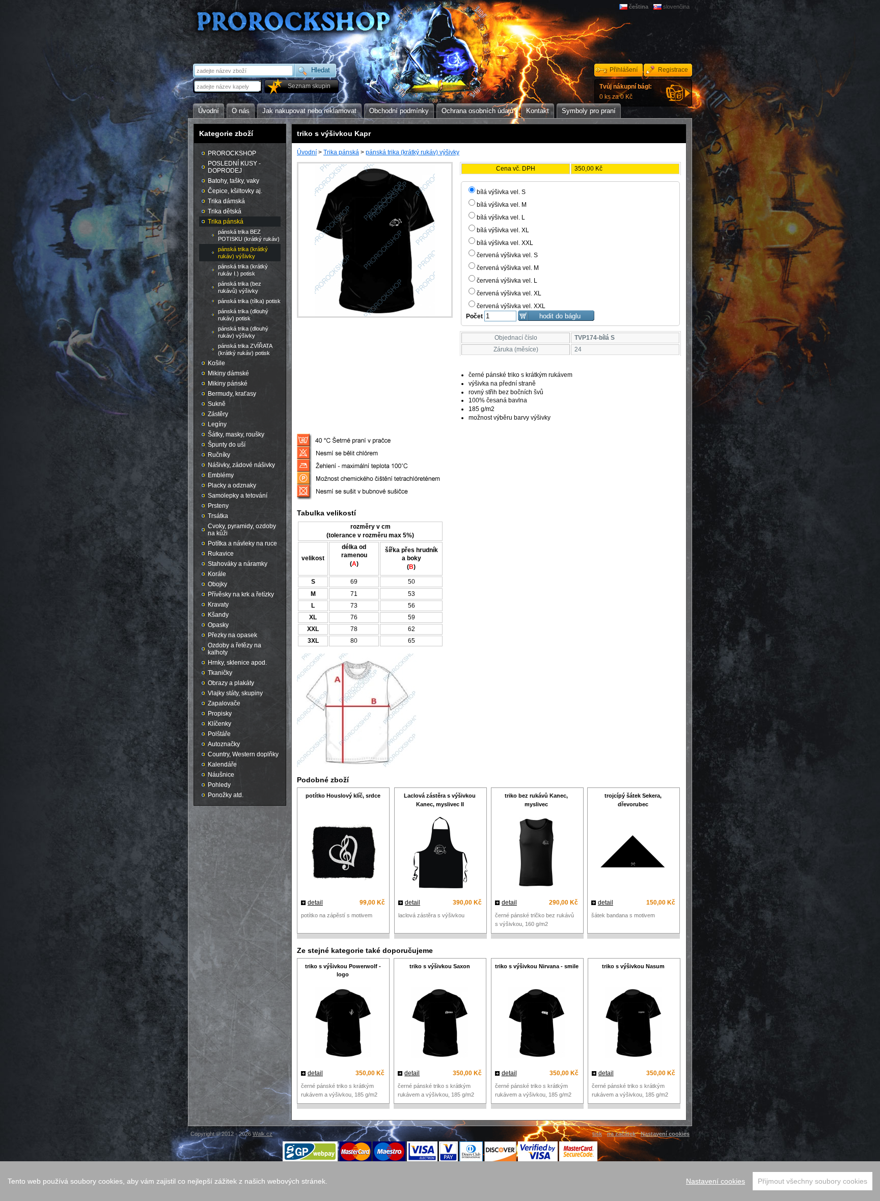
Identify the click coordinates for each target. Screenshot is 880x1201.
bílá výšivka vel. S (501, 192)
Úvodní (307, 152)
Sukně (217, 403)
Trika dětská (224, 211)
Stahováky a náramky (237, 563)
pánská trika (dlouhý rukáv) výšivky (243, 332)
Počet (474, 316)
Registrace (673, 69)
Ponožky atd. (225, 795)
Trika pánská (341, 152)
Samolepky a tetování (237, 495)
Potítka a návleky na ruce (242, 543)
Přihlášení (624, 69)
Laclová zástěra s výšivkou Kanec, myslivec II (440, 800)
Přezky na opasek (232, 635)
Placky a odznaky (232, 485)
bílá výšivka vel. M (502, 204)
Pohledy (219, 784)
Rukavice (221, 553)
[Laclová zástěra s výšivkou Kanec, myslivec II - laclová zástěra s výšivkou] (440, 854)
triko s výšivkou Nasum (633, 966)
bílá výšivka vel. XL (503, 230)
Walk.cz (262, 1134)
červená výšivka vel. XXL (511, 306)
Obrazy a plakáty (231, 683)
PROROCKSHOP (232, 153)
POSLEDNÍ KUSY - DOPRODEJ (234, 167)
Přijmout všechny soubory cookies (812, 1181)
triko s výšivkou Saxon (439, 966)
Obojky (217, 584)
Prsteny (218, 505)
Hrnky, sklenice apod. (237, 662)
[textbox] (228, 86)
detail (315, 902)
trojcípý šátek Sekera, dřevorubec (633, 800)
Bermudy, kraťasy (232, 393)
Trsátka (218, 516)
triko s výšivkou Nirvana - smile (537, 966)
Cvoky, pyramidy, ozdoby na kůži (242, 530)
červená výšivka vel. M (508, 267)
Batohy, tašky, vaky (233, 180)
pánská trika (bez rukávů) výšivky (239, 287)
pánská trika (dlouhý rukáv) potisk (243, 314)
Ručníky (219, 454)
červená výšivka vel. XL (509, 293)
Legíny (217, 424)
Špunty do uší (226, 444)
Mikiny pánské (228, 383)
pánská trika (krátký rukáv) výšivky (412, 152)
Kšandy (218, 614)
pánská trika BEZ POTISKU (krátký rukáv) (249, 235)
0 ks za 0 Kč (625, 91)
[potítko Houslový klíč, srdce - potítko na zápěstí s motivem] (343, 854)
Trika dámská (226, 201)
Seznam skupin (309, 86)
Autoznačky (224, 744)
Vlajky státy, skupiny (235, 693)
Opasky (218, 625)
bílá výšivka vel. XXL (505, 243)
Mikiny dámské (228, 373)
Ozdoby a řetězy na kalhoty (234, 649)
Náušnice (221, 774)
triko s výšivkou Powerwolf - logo (343, 970)
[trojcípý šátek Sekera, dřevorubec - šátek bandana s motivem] (633, 854)
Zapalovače (224, 703)
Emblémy (221, 475)
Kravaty (218, 604)
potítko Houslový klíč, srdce (343, 796)
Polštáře (219, 734)
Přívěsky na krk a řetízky (241, 594)
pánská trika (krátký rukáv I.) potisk (243, 270)
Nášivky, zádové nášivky (241, 465)
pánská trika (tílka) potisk (249, 301)
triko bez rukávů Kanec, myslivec (536, 800)
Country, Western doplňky (243, 754)
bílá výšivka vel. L (501, 217)
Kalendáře (222, 764)
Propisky (220, 713)
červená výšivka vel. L (507, 280)
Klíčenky (219, 723)
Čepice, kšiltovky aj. (235, 191)
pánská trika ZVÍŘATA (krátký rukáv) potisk (245, 349)
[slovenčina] (658, 7)
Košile (216, 363)
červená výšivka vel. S (507, 255)
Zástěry (218, 414)
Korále (217, 574)
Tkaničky (220, 672)
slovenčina (676, 7)
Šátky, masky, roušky (236, 434)
